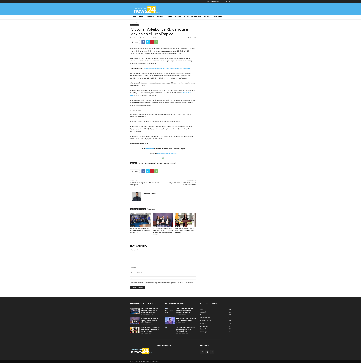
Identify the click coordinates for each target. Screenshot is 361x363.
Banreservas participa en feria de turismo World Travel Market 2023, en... (185, 329)
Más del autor (151, 209)
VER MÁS (207, 17)
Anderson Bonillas (137, 37)
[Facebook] (223, 1)
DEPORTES (178, 17)
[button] (228, 17)
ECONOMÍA (160, 17)
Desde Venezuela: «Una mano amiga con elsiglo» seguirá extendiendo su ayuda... (150, 310)
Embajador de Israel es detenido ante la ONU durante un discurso (182, 184)
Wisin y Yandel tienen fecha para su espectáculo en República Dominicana (184, 310)
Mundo (132, 226)
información (149, 149)
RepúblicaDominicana (169, 163)
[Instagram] (226, 1)
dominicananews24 (150, 163)
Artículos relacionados (138, 209)
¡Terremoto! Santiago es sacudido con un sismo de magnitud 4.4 (145, 184)
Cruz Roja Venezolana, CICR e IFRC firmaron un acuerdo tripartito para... (150, 320)
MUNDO (169, 17)
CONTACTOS (218, 17)
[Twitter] (229, 1)
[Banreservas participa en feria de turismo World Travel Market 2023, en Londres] (170, 329)
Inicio (131, 22)
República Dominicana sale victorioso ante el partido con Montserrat (167, 68)
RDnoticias (159, 163)
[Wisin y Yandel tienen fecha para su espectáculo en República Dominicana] (170, 311)
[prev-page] (131, 238)
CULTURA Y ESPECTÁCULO (192, 17)
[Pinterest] (152, 42)
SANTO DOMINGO (137, 17)
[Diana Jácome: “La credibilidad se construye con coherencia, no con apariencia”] (185, 220)
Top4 (138, 24)
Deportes (137, 22)
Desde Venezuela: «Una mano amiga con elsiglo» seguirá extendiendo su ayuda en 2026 (140, 230)
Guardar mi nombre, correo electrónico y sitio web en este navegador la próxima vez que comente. (162, 282)
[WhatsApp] (156, 42)
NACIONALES (150, 17)
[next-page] (134, 238)
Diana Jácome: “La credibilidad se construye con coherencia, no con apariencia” (184, 230)
